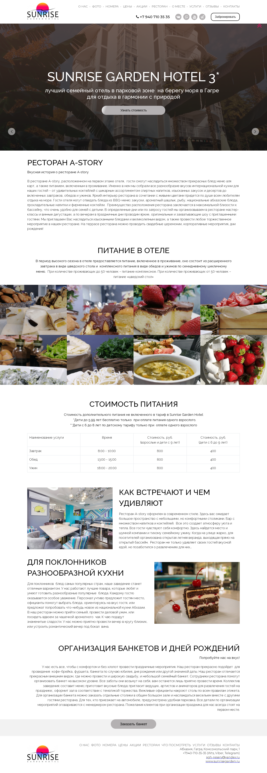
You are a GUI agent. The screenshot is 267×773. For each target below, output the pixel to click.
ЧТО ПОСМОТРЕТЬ (176, 745)
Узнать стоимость (133, 110)
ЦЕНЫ (127, 6)
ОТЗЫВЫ (212, 6)
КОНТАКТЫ (231, 6)
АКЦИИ (141, 6)
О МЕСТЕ (178, 6)
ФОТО (96, 6)
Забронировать (225, 16)
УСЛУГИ (195, 6)
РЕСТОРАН (160, 6)
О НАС (83, 6)
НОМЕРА (112, 6)
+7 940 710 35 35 (155, 17)
